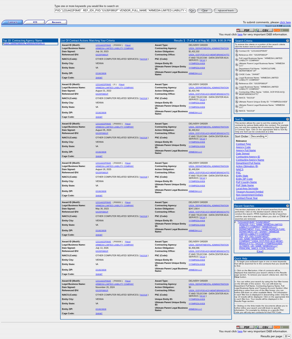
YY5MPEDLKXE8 (197, 63)
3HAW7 (99, 78)
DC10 (202, 60)
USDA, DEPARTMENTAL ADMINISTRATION (209, 48)
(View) (128, 45)
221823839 (101, 73)
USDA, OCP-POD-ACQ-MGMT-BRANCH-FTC (209, 55)
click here (285, 22)
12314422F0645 (103, 45)
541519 (143, 59)
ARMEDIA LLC (195, 73)
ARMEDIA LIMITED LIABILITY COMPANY (115, 48)
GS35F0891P (102, 55)
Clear (260, 251)
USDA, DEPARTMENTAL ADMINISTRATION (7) (24, 44)
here (240, 34)
